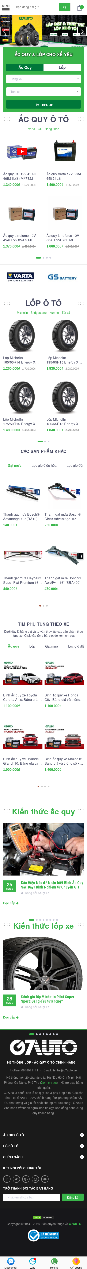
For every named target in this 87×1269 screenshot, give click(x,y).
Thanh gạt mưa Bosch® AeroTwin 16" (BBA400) (63, 580)
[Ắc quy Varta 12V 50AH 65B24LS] (65, 151)
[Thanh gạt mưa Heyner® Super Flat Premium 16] (22, 556)
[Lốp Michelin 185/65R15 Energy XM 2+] (65, 397)
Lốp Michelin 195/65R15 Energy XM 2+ (63, 359)
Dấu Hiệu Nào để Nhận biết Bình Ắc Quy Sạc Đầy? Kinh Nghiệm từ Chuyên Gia (52, 884)
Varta (31, 129)
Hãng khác (52, 129)
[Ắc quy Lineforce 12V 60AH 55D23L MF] (65, 213)
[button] (40, 606)
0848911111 (29, 1070)
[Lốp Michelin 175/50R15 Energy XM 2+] (22, 397)
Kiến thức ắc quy (43, 811)
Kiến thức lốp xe (43, 925)
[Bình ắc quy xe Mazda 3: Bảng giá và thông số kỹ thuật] (64, 736)
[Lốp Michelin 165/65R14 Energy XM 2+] (22, 335)
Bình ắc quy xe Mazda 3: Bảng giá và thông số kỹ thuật (63, 761)
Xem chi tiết (49, 1082)
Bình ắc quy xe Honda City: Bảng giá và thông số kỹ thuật (62, 697)
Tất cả (66, 312)
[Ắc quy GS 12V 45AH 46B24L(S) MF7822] (22, 151)
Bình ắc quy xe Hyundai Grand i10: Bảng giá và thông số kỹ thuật (21, 761)
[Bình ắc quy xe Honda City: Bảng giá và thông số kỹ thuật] (64, 673)
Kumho (54, 312)
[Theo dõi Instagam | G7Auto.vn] (35, 1179)
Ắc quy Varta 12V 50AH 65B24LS (64, 176)
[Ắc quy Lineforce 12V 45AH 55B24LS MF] (22, 213)
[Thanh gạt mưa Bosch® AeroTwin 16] (64, 556)
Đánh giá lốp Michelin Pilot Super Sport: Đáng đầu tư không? (47, 999)
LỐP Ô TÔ (43, 302)
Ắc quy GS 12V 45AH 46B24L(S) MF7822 (19, 176)
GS (40, 129)
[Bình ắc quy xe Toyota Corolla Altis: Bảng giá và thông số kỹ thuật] (22, 673)
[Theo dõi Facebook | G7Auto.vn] (7, 1179)
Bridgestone (39, 312)
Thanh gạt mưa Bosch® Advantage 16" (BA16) (21, 516)
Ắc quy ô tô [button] (13, 1135)
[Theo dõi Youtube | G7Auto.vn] (45, 1179)
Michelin (22, 312)
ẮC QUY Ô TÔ (43, 118)
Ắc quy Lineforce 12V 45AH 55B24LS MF (19, 237)
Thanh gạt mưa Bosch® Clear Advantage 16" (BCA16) (63, 516)
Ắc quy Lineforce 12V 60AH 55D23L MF (62, 237)
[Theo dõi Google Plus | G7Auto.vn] (26, 1179)
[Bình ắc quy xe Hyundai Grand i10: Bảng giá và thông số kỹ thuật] (22, 736)
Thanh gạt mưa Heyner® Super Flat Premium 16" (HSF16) (22, 580)
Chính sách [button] (13, 1157)
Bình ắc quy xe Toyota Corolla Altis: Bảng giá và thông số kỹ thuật (22, 697)
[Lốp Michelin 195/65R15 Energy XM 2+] (65, 335)
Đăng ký (72, 1197)
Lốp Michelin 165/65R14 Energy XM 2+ (20, 359)
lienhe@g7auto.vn (65, 1070)
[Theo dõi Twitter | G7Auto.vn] (16, 1179)
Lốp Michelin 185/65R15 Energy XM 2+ (63, 421)
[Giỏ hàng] (80, 7)
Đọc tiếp (9, 903)
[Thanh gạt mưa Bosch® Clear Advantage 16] (64, 492)
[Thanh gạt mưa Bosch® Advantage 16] (22, 492)
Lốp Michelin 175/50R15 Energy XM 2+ (20, 421)
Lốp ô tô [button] (10, 1146)
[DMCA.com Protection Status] (43, 1217)
